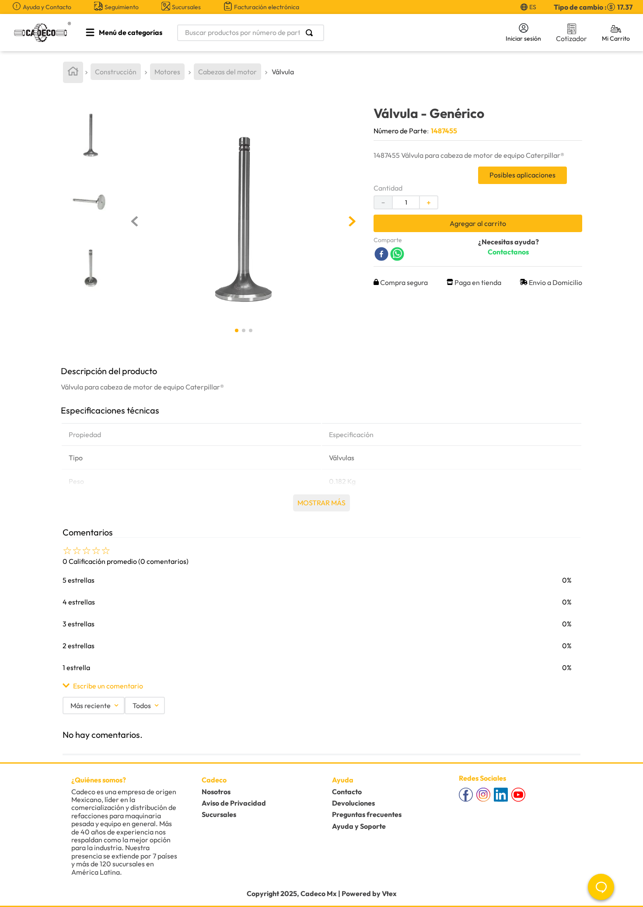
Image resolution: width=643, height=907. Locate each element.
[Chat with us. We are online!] (601, 887)
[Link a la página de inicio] (73, 72)
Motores (167, 71)
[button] (321, 686)
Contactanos (508, 251)
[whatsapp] (397, 254)
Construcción (115, 71)
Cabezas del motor (227, 71)
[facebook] (381, 254)
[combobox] (330, 32)
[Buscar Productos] (311, 32)
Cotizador (571, 38)
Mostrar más (321, 502)
